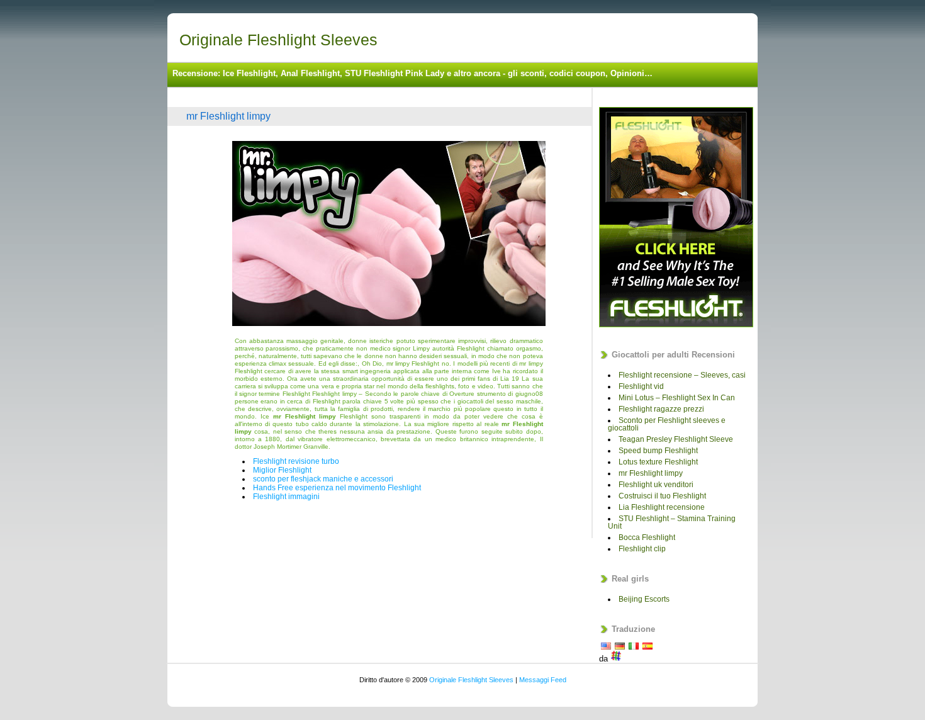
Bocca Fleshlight (647, 537)
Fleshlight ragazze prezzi (661, 409)
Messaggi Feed (542, 679)
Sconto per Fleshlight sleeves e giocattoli (667, 424)
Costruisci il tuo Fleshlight (662, 496)
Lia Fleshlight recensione (662, 507)
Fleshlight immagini (286, 496)
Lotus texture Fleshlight (658, 462)
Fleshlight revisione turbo (296, 461)
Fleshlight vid (641, 386)
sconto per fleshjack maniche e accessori (323, 479)
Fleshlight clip (642, 548)
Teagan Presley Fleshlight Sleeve (676, 439)
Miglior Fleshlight (282, 470)
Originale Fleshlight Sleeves (278, 39)
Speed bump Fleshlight (658, 450)
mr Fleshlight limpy (228, 116)
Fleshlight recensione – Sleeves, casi (682, 375)
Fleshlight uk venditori (656, 484)
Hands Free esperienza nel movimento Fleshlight (337, 487)
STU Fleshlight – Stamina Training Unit (672, 522)
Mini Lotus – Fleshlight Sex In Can (677, 397)
